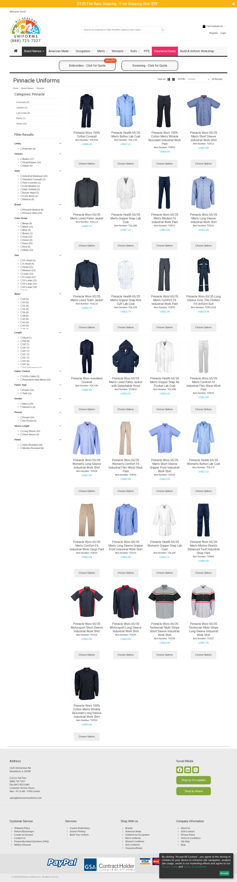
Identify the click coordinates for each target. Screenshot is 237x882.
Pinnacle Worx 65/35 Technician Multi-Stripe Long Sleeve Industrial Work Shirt (203, 629)
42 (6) (25, 322)
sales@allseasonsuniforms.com (26, 798)
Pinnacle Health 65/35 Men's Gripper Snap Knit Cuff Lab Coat (125, 300)
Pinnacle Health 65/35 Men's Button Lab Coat (125, 134)
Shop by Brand (194, 791)
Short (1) (26, 337)
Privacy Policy (188, 835)
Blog (183, 845)
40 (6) (25, 319)
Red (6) (26, 246)
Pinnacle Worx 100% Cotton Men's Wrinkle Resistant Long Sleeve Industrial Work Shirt (86, 711)
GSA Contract (187, 831)
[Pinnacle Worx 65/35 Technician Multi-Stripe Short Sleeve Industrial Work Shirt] (164, 601)
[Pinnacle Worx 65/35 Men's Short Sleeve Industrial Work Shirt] (203, 110)
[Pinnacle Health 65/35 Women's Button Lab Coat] (203, 438)
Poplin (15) (28, 390)
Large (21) (27, 273)
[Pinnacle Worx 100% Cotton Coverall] (86, 110)
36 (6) (25, 312)
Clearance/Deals (133, 848)
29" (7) (25, 347)
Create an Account (23, 835)
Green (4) (27, 240)
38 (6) (25, 315)
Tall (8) (26, 341)
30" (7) (25, 351)
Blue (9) (26, 230)
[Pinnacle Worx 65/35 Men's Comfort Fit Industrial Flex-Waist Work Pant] (203, 356)
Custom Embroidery (80, 828)
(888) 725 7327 (17, 781)
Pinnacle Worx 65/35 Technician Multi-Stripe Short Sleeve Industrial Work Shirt (164, 629)
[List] (169, 79)
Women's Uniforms (134, 841)
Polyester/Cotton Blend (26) (36, 379)
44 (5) (25, 325)
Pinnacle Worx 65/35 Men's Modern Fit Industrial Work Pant (164, 218)
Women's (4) (28, 407)
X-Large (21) (29, 277)
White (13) (27, 250)
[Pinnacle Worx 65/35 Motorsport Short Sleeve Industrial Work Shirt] (86, 601)
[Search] (162, 29)
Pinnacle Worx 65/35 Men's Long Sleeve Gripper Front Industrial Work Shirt (125, 545)
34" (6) (25, 364)
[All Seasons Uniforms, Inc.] (26, 27)
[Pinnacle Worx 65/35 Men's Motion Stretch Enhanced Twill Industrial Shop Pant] (203, 520)
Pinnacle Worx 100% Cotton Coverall (87, 134)
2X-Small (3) (28, 260)
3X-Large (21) (29, 283)
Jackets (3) (21, 107)
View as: (162, 79)
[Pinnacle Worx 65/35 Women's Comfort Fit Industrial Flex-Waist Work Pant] (125, 438)
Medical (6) (28, 199)
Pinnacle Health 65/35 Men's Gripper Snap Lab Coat (125, 218)
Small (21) (27, 267)
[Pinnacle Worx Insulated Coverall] (86, 356)
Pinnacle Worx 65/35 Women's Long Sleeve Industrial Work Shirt (86, 463)
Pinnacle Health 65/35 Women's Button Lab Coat (203, 462)
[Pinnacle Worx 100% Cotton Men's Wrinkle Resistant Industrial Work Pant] (164, 110)
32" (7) (25, 357)
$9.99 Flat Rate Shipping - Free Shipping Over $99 (117, 3)
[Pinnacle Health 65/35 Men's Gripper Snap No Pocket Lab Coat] (164, 356)
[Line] (173, 79)
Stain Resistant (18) (32, 445)
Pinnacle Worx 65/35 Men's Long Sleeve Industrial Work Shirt (203, 218)
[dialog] (196, 865)
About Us (185, 828)
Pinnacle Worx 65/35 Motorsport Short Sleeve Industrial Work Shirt (87, 627)
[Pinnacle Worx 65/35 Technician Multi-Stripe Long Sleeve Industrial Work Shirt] (203, 601)
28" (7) (25, 344)
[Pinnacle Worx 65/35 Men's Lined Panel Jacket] (86, 192)
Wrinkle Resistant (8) (33, 448)
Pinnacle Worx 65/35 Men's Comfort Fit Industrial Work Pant (164, 300)
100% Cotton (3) (30, 376)
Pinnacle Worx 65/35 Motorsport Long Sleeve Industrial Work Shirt (125, 627)
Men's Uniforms (133, 838)
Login (223, 33)
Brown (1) (27, 233)
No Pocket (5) (29, 421)
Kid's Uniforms (132, 845)
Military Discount (22, 845)
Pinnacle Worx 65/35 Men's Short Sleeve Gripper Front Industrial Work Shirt (164, 465)
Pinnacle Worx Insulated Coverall (86, 380)
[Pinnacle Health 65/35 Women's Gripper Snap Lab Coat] (164, 520)
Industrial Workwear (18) (34, 176)
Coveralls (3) (22, 102)
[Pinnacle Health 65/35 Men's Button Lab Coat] (125, 110)
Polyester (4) (29, 148)
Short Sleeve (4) (30, 434)
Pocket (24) (28, 417)
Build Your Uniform (79, 835)
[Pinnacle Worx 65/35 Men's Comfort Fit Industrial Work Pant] (164, 274)
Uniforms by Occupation (137, 835)
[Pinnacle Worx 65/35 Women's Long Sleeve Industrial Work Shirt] (86, 438)
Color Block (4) (30, 196)
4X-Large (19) (29, 287)
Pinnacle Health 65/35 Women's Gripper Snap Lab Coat (164, 545)
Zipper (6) (27, 165)
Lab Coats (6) (23, 113)
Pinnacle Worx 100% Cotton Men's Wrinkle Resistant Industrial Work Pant (164, 138)
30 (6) (25, 302)
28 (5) (25, 299)
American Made (133, 831)
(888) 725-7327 (26, 41)
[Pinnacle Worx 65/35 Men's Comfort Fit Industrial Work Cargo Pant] (86, 520)
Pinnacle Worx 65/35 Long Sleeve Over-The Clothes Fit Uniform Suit (203, 300)
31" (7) (25, 354)
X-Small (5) (28, 263)
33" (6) (25, 361)
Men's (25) (27, 404)
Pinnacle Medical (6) (33, 209)
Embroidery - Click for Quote (92, 64)
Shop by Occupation (193, 780)
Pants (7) (20, 118)
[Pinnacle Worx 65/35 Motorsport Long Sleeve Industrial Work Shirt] (125, 601)
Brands (129, 828)
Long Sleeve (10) (31, 431)
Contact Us (19, 838)
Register (213, 33)
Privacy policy (170, 866)
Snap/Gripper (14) (31, 162)
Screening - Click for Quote (149, 65)
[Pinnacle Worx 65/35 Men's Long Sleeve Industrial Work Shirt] (203, 192)
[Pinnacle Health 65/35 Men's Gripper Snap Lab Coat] (125, 192)
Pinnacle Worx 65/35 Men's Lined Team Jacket (86, 298)
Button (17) (28, 159)
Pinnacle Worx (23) (32, 213)
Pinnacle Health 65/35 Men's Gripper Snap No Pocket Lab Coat (164, 382)
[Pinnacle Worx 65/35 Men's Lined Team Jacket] (86, 274)
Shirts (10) (21, 123)
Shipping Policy (22, 828)
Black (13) (27, 226)
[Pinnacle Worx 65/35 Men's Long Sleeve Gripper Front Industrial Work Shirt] (125, 520)
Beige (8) (27, 223)
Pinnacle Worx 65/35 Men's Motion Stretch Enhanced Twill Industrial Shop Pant (204, 547)
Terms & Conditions (191, 838)
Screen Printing (77, 831)
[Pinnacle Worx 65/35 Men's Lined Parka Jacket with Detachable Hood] (125, 356)
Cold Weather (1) (31, 186)
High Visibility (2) (31, 189)
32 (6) (25, 305)
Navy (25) (27, 243)
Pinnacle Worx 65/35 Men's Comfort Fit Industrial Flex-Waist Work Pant (203, 384)
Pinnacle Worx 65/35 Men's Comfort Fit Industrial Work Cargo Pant (87, 545)
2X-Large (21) (29, 280)
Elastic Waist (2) (30, 192)
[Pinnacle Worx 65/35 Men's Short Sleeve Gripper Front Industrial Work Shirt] (164, 438)
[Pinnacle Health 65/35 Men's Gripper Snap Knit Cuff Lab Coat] (125, 274)
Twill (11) (27, 393)
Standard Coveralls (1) (34, 179)
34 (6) (25, 309)
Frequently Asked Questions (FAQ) (31, 841)
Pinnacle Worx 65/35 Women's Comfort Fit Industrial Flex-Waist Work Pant (126, 465)
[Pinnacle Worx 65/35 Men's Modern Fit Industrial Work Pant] (164, 192)
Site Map (185, 841)
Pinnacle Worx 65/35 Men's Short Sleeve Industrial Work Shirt (203, 136)
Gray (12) (27, 236)
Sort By (181, 79)
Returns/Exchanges (24, 831)
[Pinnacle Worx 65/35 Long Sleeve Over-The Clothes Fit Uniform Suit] (203, 274)
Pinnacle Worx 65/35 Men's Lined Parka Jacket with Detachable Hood (125, 382)
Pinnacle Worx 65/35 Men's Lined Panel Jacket (86, 216)
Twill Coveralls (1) (31, 182)
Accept (224, 873)
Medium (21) (29, 270)
